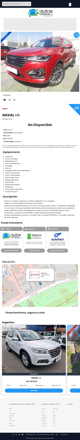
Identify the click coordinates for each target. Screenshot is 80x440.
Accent (43, 408)
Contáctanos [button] (65, 434)
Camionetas (11, 413)
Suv (10, 411)
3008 (54, 416)
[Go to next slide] (74, 62)
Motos (10, 418)
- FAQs (56, 434)
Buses (10, 423)
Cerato (43, 425)
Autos (10, 408)
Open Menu (70, 4)
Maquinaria (11, 425)
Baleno (43, 420)
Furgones (11, 416)
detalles (34, 390)
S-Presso (44, 423)
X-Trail (54, 420)
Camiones (11, 420)
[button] (40, 284)
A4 (53, 411)
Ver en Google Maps (45, 275)
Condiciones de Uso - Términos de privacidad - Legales (40, 434)
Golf (54, 413)
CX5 (54, 425)
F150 (43, 413)
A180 (43, 411)
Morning (55, 408)
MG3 (54, 423)
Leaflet (76, 306)
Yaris (54, 418)
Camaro (44, 416)
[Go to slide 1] (39, 90)
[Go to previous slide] (6, 62)
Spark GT (44, 418)
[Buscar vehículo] (29, 4)
